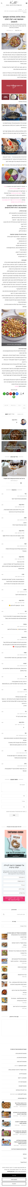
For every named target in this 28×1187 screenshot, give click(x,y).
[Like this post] (12, 414)
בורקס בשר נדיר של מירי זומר (19, 1006)
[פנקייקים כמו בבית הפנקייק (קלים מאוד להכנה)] (6, 1115)
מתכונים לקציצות (22, 1086)
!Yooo (25, 1158)
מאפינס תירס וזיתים (16, 200)
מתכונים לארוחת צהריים (21, 1053)
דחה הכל (14, 1183)
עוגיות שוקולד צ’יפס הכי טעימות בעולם (20, 1122)
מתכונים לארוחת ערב (21, 1057)
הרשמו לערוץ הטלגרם (16, 193)
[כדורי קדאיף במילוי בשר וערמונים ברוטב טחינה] (6, 1105)
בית (25, 9)
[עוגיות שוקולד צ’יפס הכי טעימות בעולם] (6, 1124)
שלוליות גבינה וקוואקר (16, 202)
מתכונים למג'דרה (22, 1082)
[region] (14, 1175)
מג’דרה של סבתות (22, 974)
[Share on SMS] (13, 396)
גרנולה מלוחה (13, 405)
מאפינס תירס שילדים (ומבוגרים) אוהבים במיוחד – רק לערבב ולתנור (19, 1142)
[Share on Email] (7, 393)
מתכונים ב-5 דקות (22, 1078)
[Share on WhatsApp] (4, 393)
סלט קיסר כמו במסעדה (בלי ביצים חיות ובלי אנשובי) (19, 1131)
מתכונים (20, 9)
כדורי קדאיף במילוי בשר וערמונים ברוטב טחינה (20, 1103)
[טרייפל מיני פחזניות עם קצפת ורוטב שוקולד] (14, 468)
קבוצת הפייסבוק (13, 188)
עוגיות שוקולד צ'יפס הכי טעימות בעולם (17, 1069)
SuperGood (23, 1162)
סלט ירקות (6, 405)
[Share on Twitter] (13, 393)
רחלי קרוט (17, 30)
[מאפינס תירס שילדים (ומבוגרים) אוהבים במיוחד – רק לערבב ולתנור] (6, 1143)
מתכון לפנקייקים (22, 1065)
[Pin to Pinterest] (7, 414)
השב (2, 493)
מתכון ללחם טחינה (22, 1094)
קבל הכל (14, 1175)
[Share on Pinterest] (10, 393)
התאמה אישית (14, 1179)
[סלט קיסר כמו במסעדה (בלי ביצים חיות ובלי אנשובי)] (6, 1133)
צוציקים (24, 1154)
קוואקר (24, 408)
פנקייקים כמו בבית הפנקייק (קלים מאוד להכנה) (19, 1113)
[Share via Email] (6, 414)
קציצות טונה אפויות (22, 967)
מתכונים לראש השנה (21, 1061)
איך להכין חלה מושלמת (21, 1090)
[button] (14, 86)
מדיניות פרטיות (10, 1171)
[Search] (1, 3)
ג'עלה (24, 405)
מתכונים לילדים (22, 1074)
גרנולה (19, 405)
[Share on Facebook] (17, 393)
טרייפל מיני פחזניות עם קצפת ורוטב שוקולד (14, 478)
